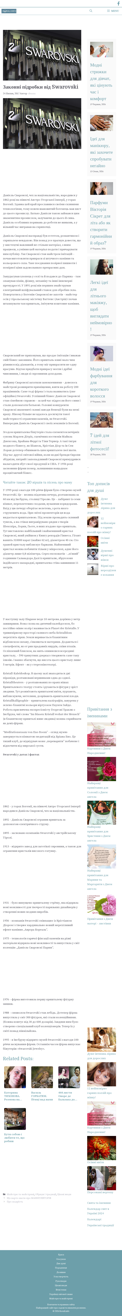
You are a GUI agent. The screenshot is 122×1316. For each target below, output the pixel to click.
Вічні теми (61, 1290)
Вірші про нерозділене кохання (108, 570)
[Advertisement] (42, 171)
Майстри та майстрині (20, 1194)
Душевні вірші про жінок (107, 555)
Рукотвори (61, 1281)
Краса (61, 1254)
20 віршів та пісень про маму (49, 482)
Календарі (94, 1219)
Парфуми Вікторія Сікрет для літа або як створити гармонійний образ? (101, 222)
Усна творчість (61, 1276)
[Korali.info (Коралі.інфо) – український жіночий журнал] (8, 11)
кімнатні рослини (77, 1308)
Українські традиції (100, 1225)
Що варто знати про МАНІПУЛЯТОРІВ (29, 1198)
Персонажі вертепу (100, 1192)
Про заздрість (15, 1201)
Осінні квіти (95, 1162)
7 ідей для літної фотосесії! (99, 442)
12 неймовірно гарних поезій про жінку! (99, 1093)
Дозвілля (61, 1272)
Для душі (61, 1263)
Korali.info (64, 1311)
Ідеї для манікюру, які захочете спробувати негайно (101, 152)
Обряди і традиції (45, 1194)
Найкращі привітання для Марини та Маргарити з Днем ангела (99, 880)
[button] (91, 11)
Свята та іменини (99, 1203)
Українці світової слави (61, 1294)
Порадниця (61, 1268)
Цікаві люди (64, 1194)
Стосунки (61, 1259)
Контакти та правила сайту (61, 1304)
